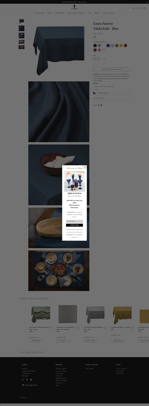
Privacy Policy (79, 234)
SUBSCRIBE (74, 225)
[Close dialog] (85, 167)
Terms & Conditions (69, 234)
